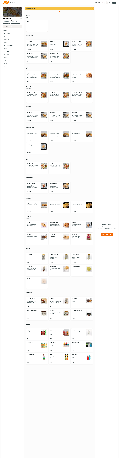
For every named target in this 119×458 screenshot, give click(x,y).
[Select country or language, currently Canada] (103, 3)
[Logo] (6, 2)
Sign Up (114, 2)
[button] (12, 30)
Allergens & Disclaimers (15, 23)
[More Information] (21, 18)
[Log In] (107, 2)
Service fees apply (6, 23)
